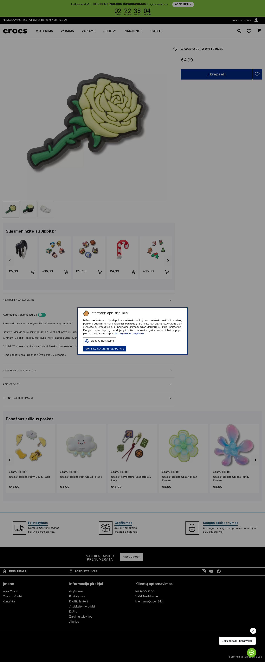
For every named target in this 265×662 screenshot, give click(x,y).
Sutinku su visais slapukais (104, 348)
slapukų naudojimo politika (129, 333)
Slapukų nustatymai (102, 340)
